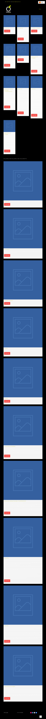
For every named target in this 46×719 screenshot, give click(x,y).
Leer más (7, 31)
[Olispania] (8, 9)
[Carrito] (9, 50)
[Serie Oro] (23, 82)
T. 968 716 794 (8, 1)
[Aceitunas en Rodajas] (36, 50)
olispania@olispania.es (16, 1)
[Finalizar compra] (36, 21)
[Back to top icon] (40, 717)
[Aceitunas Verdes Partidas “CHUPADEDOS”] (9, 82)
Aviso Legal (6, 712)
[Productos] (9, 21)
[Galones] (36, 82)
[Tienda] (23, 50)
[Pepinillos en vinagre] (9, 126)
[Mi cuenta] (23, 21)
